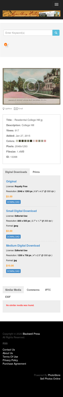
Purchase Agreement (14, 363)
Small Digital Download (21, 211)
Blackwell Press (31, 333)
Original (11, 181)
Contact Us (9, 349)
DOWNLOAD (13, 201)
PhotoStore (54, 375)
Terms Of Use (10, 356)
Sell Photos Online (50, 378)
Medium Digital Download (23, 245)
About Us (8, 353)
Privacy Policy (10, 360)
